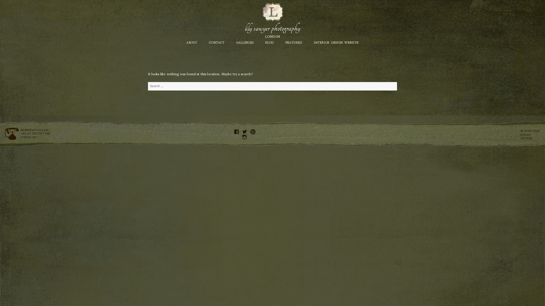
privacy (526, 134)
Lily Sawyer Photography (272, 28)
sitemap (526, 138)
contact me (29, 137)
